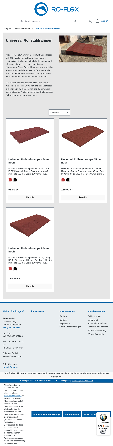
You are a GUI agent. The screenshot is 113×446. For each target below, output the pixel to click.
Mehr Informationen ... (12, 396)
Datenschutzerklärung (98, 327)
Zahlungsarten (94, 316)
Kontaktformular (10, 367)
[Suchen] (74, 21)
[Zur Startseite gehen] (56, 9)
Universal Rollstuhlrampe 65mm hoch (81, 161)
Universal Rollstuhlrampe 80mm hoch (28, 250)
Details (30, 197)
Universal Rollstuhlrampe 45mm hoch (28, 161)
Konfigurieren (72, 414)
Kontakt (63, 320)
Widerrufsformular (96, 334)
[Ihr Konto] (90, 21)
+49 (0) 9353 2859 (11, 327)
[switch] (103, 432)
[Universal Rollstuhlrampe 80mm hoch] (30, 224)
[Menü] (6, 21)
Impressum (37, 311)
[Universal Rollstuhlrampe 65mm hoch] (83, 135)
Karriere (63, 316)
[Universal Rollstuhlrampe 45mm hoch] (30, 135)
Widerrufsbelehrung (97, 330)
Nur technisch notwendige (46, 414)
